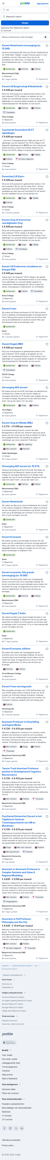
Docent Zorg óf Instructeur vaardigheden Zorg (16, 221)
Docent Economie (11, 537)
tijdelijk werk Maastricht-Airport (14, 1011)
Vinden (25, 23)
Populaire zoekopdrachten (13, 975)
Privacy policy (8, 1145)
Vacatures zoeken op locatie (13, 1024)
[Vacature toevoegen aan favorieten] (47, 45)
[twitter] (16, 1128)
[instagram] (10, 1128)
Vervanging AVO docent (15, 387)
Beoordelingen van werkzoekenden (16, 1108)
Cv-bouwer (7, 1115)
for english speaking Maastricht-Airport (17, 1000)
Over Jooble (7, 1055)
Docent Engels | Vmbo (14, 613)
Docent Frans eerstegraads (17, 686)
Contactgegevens (9, 1067)
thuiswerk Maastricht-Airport (13, 997)
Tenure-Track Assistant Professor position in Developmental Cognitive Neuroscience (21, 771)
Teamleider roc (7, 987)
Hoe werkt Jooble (9, 1059)
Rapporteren (43, 79)
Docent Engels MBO (12, 344)
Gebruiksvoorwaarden (11, 1140)
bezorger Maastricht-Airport (12, 1007)
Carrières (6, 1071)
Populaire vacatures (9, 1020)
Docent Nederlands (12, 501)
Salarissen (6, 1111)
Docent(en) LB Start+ (13, 176)
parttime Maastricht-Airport (12, 1004)
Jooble (18, 1154)
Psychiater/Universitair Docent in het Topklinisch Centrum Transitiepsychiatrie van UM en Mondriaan (22, 821)
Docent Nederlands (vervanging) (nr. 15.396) (21, 47)
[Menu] (3, 3)
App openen (42, 3)
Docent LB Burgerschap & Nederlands (22, 86)
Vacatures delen (9, 1089)
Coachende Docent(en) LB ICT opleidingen (18, 131)
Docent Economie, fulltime (16, 648)
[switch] (46, 37)
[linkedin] (21, 1128)
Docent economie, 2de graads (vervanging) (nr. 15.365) (18, 574)
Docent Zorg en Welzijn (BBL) (17, 423)
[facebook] (4, 1128)
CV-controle (7, 1119)
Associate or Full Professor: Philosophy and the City (16, 920)
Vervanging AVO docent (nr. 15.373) (20, 466)
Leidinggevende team (11, 1063)
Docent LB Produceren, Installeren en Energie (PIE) (22, 268)
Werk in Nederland (9, 1078)
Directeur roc (7, 984)
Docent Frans (9, 308)
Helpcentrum (7, 1074)
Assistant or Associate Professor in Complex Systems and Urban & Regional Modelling (21, 872)
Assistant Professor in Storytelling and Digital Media (20, 723)
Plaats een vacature (10, 1093)
